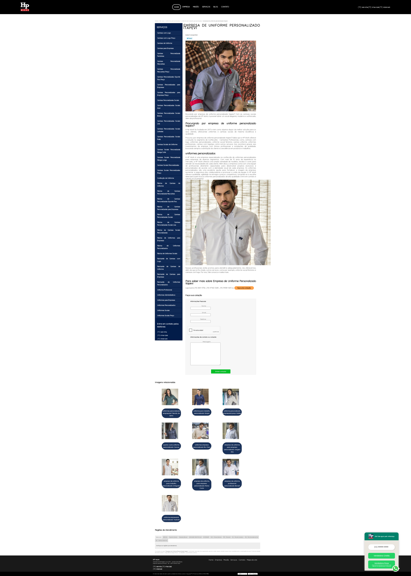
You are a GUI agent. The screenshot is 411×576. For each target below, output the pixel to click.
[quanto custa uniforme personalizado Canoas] (170, 431)
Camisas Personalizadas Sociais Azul (168, 107)
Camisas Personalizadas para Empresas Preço (168, 94)
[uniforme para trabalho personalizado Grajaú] (200, 397)
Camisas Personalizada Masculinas (168, 62)
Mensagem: (207, 342)
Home (176, 7)
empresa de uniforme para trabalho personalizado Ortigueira (171, 483)
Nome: (204, 306)
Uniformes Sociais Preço (165, 315)
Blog (215, 7)
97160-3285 (375, 7)
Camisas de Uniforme (164, 43)
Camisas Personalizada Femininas (168, 55)
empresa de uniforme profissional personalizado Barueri (232, 483)
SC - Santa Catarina (161, 540)
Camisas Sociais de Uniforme (167, 144)
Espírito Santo (173, 537)
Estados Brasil (183, 537)
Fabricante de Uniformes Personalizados (168, 283)
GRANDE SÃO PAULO (195, 537)
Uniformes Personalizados (166, 305)
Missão (196, 7)
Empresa (186, 7)
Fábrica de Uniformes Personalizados (168, 247)
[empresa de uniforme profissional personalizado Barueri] (230, 467)
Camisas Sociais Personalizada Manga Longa (168, 159)
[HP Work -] (33, 7)
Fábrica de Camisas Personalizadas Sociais (168, 216)
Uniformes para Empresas (166, 300)
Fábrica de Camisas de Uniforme (168, 184)
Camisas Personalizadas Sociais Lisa (168, 122)
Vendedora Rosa (381, 564)
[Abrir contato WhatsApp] (395, 568)
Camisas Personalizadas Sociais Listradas (168, 130)
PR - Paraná (226, 537)
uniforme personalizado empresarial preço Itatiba (232, 412)
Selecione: (158, 537)
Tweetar (189, 38)
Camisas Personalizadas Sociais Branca (168, 114)
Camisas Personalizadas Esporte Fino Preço (168, 78)
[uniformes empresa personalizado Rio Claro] (200, 431)
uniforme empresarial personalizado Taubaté (171, 518)
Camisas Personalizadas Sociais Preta (168, 138)
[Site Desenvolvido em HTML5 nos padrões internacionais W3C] (242, 574)
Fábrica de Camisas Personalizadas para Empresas (168, 208)
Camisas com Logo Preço (166, 38)
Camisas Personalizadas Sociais (168, 100)
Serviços (206, 7)
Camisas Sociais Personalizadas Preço (168, 171)
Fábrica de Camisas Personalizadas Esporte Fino (168, 200)
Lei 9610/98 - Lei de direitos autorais (188, 552)
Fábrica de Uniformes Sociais (167, 253)
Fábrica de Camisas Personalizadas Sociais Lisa (168, 223)
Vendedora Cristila (381, 556)
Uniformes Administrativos (166, 295)
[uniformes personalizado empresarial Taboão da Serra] (170, 397)
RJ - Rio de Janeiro (237, 537)
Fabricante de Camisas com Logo (168, 260)
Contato (225, 7)
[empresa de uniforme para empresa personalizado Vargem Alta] (230, 431)
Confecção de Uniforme (165, 178)
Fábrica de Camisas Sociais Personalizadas (168, 231)
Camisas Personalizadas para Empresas (168, 86)
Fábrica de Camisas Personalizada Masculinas (168, 192)
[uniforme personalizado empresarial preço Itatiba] (230, 397)
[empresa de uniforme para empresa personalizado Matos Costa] (200, 467)
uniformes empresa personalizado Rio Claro (201, 446)
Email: (204, 313)
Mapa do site (252, 560)
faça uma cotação (244, 288)
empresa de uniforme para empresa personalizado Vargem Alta (232, 448)
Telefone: (203, 319)
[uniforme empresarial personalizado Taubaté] (170, 503)
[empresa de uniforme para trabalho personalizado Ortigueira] (170, 467)
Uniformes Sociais (163, 310)
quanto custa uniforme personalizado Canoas (171, 446)
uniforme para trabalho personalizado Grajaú (201, 412)
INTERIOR (206, 537)
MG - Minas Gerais (216, 537)
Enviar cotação (220, 371)
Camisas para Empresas (165, 48)
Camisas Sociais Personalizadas (168, 165)
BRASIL (165, 537)
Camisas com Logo (164, 33)
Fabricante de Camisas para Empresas (168, 275)
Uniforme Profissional (164, 290)
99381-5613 (386, 7)
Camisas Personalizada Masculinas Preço (168, 70)
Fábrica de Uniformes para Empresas (168, 239)
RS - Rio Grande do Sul (251, 537)
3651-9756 (365, 7)
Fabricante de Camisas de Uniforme (168, 268)
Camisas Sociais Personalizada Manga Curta (168, 151)
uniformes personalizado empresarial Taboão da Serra (171, 413)
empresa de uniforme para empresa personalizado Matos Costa (201, 484)
